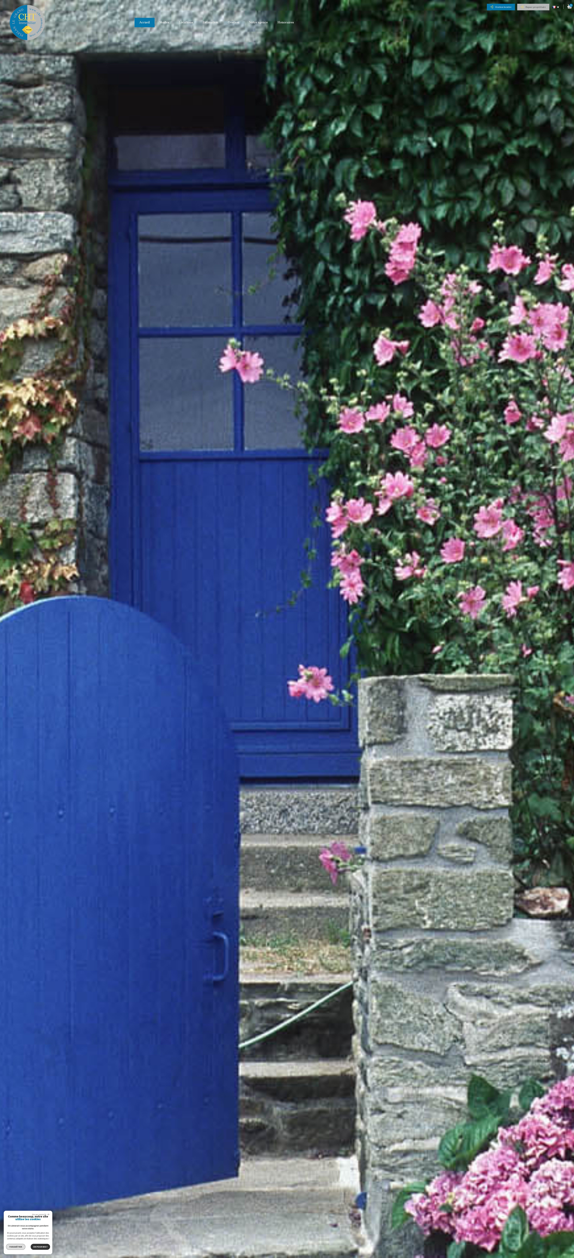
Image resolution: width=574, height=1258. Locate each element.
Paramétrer (15, 1246)
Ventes (164, 22)
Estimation (210, 22)
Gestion (233, 22)
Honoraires (285, 22)
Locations (186, 22)
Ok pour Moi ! (40, 1246)
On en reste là (39, 1214)
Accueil (144, 22)
